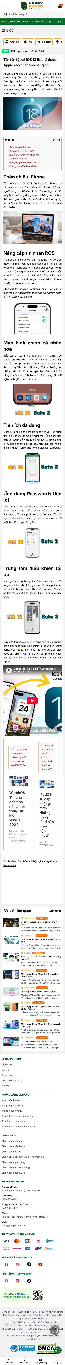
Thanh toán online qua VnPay (17, 1116)
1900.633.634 (9, 1199)
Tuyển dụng (8, 1075)
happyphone (21, 51)
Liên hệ (5, 1069)
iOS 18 (26, 653)
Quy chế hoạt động (12, 1080)
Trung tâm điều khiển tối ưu (23, 166)
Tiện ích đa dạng (17, 158)
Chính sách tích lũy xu (14, 1172)
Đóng (56, 139)
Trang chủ (8, 21)
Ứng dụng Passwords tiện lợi (24, 162)
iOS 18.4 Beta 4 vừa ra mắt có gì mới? (37, 1041)
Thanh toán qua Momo (14, 1121)
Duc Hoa (27, 953)
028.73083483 (10, 1207)
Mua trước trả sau (11, 1100)
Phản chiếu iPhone (19, 147)
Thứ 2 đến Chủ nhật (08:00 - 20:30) (21, 1190)
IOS (26, 21)
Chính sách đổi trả (11, 1151)
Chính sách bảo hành (13, 1146)
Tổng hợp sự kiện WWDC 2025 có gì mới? (39, 991)
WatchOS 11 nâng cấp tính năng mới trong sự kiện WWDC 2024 (19, 757)
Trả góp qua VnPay (12, 1110)
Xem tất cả (9, 865)
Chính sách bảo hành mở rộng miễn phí (23, 1156)
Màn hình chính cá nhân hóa (23, 154)
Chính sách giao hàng (13, 1162)
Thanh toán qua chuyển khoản (18, 1126)
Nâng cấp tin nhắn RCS (21, 151)
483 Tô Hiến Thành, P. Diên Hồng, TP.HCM (25, 1216)
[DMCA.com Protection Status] (46, 1348)
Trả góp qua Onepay (13, 1105)
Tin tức (19, 21)
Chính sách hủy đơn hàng (16, 1167)
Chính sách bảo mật (12, 1141)
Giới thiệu (7, 1064)
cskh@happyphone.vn (14, 1225)
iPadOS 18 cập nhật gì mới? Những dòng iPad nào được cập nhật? (47, 757)
